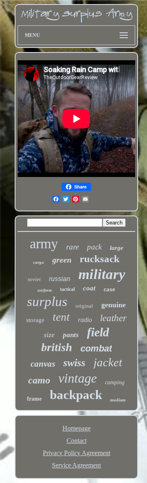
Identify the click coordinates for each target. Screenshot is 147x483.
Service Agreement (76, 465)
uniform (45, 290)
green (61, 259)
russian (59, 278)
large (116, 248)
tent (61, 317)
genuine (113, 305)
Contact (77, 440)
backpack (76, 395)
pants (71, 335)
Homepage (76, 428)
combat (96, 348)
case (109, 290)
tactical (67, 289)
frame (34, 399)
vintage (77, 378)
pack (94, 247)
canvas (43, 364)
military (101, 274)
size (49, 335)
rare (72, 247)
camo (39, 380)
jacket (108, 362)
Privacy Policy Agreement (76, 452)
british (56, 347)
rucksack (100, 258)
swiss (74, 363)
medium (118, 399)
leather (113, 318)
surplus (47, 301)
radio (85, 319)
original (84, 306)
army (44, 243)
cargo (38, 262)
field (98, 332)
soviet (34, 279)
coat (89, 288)
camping (115, 382)
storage (35, 320)
